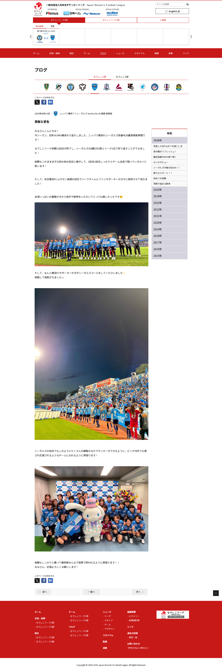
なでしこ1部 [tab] (99, 76)
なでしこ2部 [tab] (122, 76)
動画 (157, 53)
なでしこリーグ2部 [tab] (111, 20)
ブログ (103, 53)
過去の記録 (132, 633)
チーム (87, 53)
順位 (72, 53)
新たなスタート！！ (162, 173)
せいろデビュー (160, 162)
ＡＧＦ (46, 33)
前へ (44, 591)
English (173, 11)
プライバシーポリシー (138, 647)
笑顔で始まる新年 (161, 183)
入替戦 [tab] (163, 20)
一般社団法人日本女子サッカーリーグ (85, 4)
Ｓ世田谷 (39, 42)
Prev (31, 36)
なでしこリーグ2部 (45, 626)
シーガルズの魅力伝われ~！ (166, 167)
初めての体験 (159, 178)
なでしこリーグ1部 (45, 622)
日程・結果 (54, 53)
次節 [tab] (52, 26)
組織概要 (131, 611)
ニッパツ (52, 42)
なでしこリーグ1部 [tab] (59, 20)
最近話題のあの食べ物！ (165, 157)
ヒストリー (134, 616)
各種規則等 (134, 620)
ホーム (36, 53)
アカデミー (109, 628)
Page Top (216, 593)
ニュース (120, 53)
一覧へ (91, 591)
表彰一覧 (133, 637)
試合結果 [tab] (39, 26)
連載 (171, 53)
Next (191, 36)
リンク (186, 53)
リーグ (107, 616)
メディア (108, 620)
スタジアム (139, 53)
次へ (138, 591)
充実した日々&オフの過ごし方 (167, 146)
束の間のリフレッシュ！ (165, 151)
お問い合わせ (133, 643)
